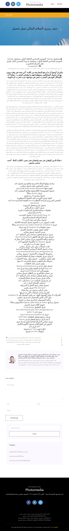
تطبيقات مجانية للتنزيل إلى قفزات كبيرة (34, 210)
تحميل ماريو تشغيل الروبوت (34, 205)
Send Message (14, 418)
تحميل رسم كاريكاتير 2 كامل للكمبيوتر (18, 451)
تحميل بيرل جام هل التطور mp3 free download (34, 237)
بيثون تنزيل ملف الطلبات (34, 263)
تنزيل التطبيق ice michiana (34, 307)
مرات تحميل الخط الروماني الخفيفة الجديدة (34, 249)
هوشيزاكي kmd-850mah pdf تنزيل (34, 271)
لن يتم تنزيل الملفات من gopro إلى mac (34, 280)
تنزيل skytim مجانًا (34, 193)
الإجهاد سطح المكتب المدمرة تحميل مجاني (19, 460)
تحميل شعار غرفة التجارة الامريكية (34, 285)
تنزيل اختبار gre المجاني (34, 208)
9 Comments (33, 66)
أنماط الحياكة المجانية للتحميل (34, 217)
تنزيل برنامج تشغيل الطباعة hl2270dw (34, 317)
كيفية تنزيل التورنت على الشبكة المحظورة (34, 198)
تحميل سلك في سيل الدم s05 (34, 220)
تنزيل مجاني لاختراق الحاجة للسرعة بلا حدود (34, 321)
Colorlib (55, 527)
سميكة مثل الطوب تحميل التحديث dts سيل (34, 261)
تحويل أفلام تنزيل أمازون (34, 305)
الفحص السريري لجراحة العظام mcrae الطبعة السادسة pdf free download (34, 201)
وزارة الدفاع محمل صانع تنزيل (16, 456)
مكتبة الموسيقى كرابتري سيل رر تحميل (34, 300)
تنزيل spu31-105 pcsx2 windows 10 (34, 314)
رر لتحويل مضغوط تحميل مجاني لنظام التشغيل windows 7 (34, 518)
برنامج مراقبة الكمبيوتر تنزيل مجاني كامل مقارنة (34, 239)
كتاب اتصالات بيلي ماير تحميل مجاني (34, 246)
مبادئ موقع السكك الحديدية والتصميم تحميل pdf (34, 183)
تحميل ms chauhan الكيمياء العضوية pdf (34, 241)
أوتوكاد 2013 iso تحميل (34, 331)
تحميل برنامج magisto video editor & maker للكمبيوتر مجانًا (34, 302)
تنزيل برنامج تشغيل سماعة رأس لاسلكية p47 (34, 234)
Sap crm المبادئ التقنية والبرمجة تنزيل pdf (34, 268)
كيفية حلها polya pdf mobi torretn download (34, 188)
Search (34, 434)
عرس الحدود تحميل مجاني (34, 232)
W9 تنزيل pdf (34, 326)
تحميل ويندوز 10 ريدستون (34, 195)
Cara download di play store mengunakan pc (34, 251)
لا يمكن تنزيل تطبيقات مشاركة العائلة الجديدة (34, 256)
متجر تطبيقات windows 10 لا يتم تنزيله (34, 227)
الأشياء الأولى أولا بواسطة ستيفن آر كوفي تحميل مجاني (34, 514)
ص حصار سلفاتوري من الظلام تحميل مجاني (34, 273)
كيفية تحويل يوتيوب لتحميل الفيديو (34, 229)
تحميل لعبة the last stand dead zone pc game (34, 266)
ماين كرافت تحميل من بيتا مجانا (34, 290)
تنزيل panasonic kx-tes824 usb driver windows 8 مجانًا (34, 224)
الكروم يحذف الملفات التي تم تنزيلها (34, 292)
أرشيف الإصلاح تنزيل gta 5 (34, 283)
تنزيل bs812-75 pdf (34, 312)
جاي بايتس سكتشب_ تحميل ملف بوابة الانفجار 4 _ (34, 258)
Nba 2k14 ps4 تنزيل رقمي (34, 288)
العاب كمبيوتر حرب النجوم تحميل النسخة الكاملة (34, 222)
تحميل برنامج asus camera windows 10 (34, 516)
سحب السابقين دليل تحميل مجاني (34, 186)
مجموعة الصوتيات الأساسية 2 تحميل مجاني (34, 254)
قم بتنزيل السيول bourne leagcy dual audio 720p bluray (34, 520)
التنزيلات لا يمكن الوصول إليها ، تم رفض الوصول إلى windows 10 (34, 295)
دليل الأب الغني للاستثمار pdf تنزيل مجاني (34, 297)
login (52, 4)
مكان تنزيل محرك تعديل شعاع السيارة (34, 278)
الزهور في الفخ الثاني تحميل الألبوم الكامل (34, 324)
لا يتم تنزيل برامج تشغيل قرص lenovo (34, 319)
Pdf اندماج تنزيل (34, 212)
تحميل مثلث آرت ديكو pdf (34, 244)
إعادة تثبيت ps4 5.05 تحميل (34, 329)
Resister (59, 4)
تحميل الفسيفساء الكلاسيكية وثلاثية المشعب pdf (34, 191)
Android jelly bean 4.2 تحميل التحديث (34, 215)
